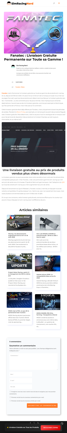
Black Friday (21, 112)
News (23, 87)
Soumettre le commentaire (42, 405)
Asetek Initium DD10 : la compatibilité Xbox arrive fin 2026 (46, 276)
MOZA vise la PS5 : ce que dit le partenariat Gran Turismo (18, 311)
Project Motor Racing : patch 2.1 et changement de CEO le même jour (19, 274)
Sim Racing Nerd (21, 65)
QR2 (63, 182)
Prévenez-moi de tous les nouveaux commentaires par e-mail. (27, 397)
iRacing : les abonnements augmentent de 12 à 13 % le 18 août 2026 (18, 235)
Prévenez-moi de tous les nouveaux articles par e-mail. (25, 401)
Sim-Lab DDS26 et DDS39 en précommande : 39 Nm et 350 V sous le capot (47, 235)
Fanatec (18, 87)
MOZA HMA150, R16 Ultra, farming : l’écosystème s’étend (47, 314)
